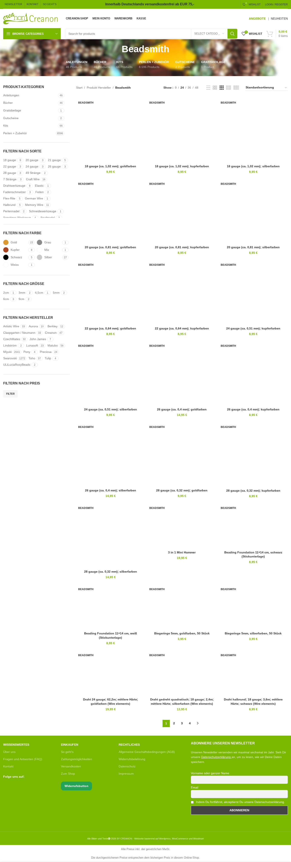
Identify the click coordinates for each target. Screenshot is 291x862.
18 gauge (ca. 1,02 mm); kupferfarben (182, 166)
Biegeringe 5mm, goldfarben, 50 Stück (182, 633)
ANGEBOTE (257, 18)
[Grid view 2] (215, 87)
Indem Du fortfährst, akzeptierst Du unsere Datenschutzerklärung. (240, 802)
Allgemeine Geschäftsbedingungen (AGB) (147, 752)
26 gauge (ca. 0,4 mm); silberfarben (110, 490)
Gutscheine (11, 118)
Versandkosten (71, 766)
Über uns (9, 752)
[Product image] (181, 525)
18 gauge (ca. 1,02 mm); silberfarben (253, 166)
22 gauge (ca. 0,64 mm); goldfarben (110, 328)
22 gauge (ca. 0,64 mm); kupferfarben (182, 328)
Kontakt (8, 766)
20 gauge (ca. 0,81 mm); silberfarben (253, 247)
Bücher (8, 102)
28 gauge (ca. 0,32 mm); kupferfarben (253, 490)
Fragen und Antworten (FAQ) (22, 759)
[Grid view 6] (236, 87)
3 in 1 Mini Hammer (182, 552)
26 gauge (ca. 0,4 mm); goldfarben (182, 409)
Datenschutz (127, 766)
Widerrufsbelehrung (132, 759)
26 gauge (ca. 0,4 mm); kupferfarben (253, 409)
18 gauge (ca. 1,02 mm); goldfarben (110, 166)
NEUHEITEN (279, 18)
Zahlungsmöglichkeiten (76, 759)
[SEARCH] (232, 34)
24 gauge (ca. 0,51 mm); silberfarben (110, 409)
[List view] (208, 87)
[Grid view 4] (228, 87)
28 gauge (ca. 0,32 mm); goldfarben (181, 490)
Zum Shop (68, 773)
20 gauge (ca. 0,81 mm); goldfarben (110, 247)
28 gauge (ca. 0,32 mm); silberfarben (110, 571)
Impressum (126, 773)
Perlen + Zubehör (15, 133)
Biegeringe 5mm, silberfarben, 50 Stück (253, 633)
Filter (10, 393)
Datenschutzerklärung (216, 757)
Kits (5, 125)
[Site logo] (30, 18)
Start (79, 87)
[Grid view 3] (222, 87)
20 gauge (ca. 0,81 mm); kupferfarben (182, 247)
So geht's (67, 752)
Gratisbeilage (12, 110)
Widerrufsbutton (76, 786)
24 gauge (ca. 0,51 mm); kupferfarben (253, 328)
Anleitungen (11, 95)
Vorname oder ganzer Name (210, 773)
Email (194, 787)
